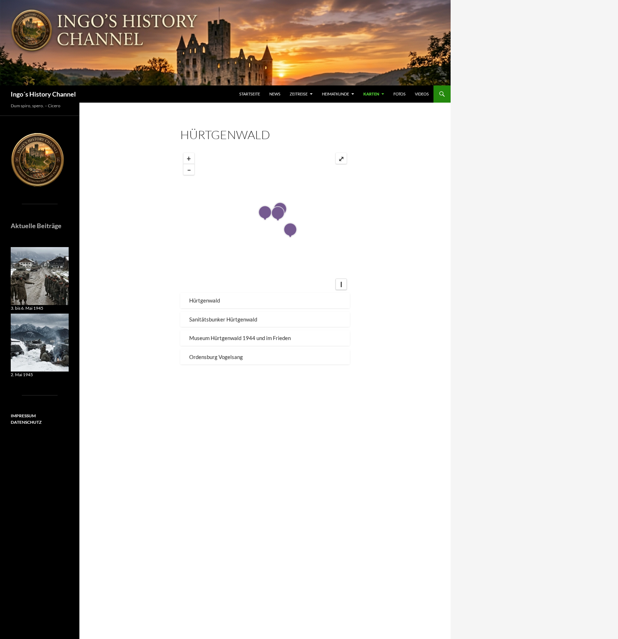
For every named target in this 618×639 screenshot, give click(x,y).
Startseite (249, 94)
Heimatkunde (335, 94)
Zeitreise (299, 94)
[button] (265, 300)
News (274, 94)
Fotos (399, 94)
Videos (422, 94)
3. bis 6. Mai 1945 (27, 308)
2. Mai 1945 (22, 374)
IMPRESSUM (23, 415)
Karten (371, 94)
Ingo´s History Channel (43, 94)
